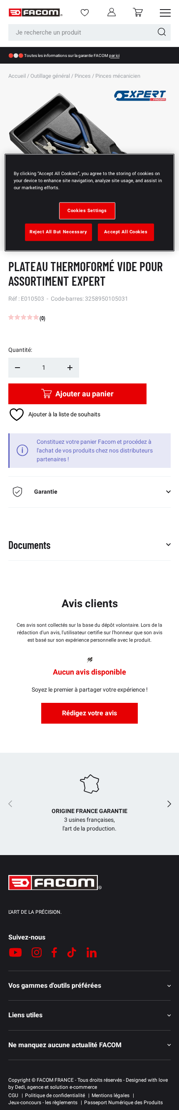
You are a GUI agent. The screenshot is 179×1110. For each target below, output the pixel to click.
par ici (114, 55)
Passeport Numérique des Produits (123, 1102)
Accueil (17, 76)
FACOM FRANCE (55, 1080)
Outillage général (50, 76)
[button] (138, 12)
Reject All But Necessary (58, 232)
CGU (13, 1095)
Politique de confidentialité (55, 1095)
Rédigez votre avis (89, 713)
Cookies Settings (87, 210)
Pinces (83, 76)
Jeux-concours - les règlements (42, 1102)
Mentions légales (110, 1095)
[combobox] (89, 32)
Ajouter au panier (84, 393)
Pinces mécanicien (117, 76)
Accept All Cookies (125, 232)
